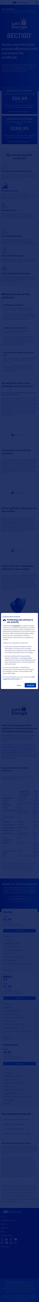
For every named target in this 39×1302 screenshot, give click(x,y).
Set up (19, 685)
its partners (16, 626)
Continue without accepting (11, 617)
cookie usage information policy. (19, 678)
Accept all (30, 685)
